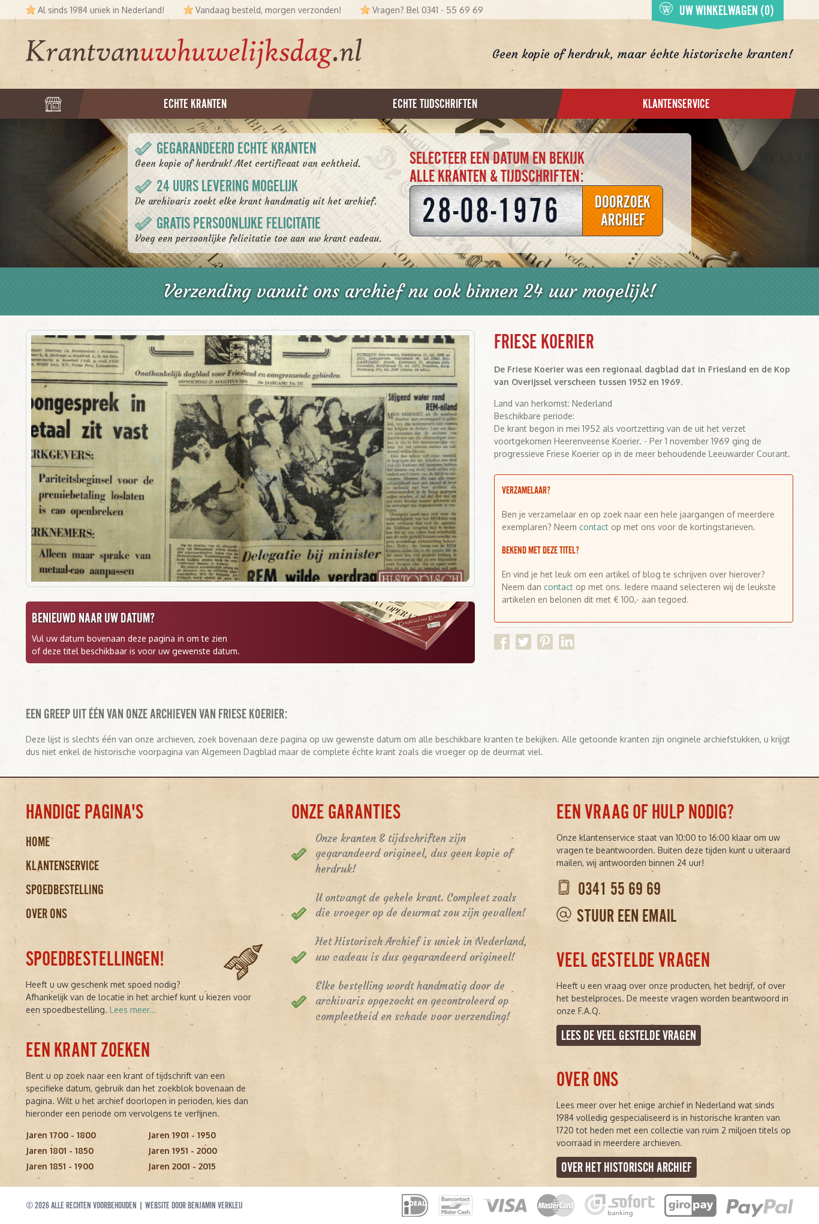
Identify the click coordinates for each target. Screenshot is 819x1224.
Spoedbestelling (65, 890)
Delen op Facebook (502, 641)
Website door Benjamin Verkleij (194, 1205)
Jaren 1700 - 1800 (61, 1135)
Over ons (46, 914)
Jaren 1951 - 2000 (182, 1150)
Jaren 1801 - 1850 (60, 1150)
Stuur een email (626, 916)
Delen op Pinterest (545, 641)
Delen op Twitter (523, 641)
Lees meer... (133, 1010)
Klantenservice (62, 866)
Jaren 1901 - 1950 (182, 1135)
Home (38, 842)
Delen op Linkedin (566, 641)
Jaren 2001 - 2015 (182, 1166)
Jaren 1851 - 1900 (60, 1166)
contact (594, 527)
